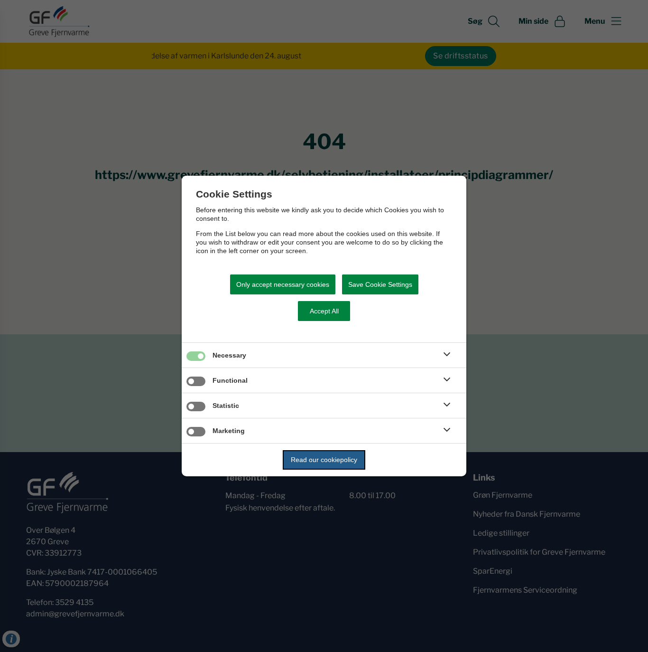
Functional (230, 380)
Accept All (324, 311)
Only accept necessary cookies (282, 284)
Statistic (226, 405)
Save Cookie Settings (380, 284)
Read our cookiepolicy (324, 459)
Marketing (229, 431)
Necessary (229, 355)
